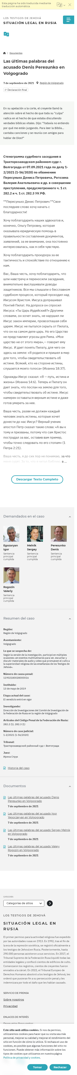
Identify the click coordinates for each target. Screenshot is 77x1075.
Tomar (37, 1067)
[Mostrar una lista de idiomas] (61, 4)
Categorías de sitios (20, 903)
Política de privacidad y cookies (21, 1057)
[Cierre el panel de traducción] (70, 5)
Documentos (16, 53)
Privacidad (10, 1006)
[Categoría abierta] (50, 903)
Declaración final (17, 90)
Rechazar (60, 1067)
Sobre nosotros (13, 999)
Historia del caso (19, 768)
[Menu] (68, 20)
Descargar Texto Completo (37, 479)
